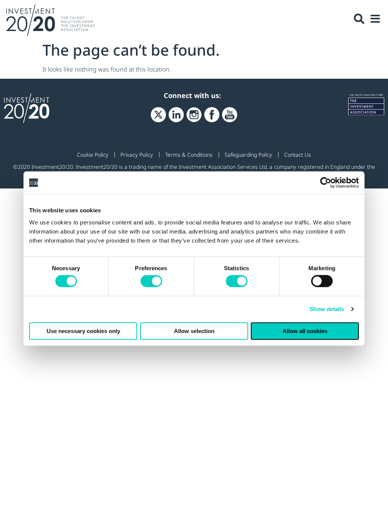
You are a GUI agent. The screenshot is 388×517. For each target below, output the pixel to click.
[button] (359, 18)
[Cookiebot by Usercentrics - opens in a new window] (326, 182)
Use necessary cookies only (83, 330)
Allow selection (194, 330)
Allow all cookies (305, 330)
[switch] (151, 281)
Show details (327, 309)
